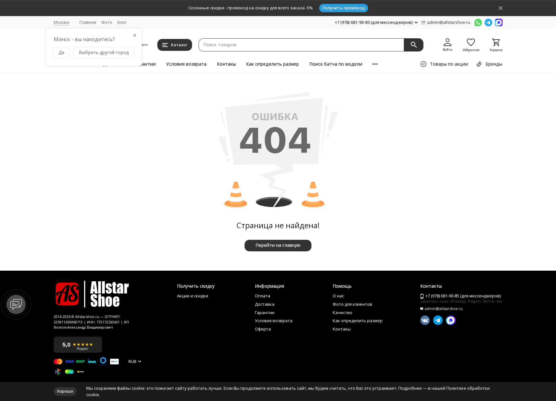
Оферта (263, 329)
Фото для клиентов (352, 304)
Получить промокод (343, 8)
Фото (106, 22)
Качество (342, 312)
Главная (87, 22)
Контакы (226, 64)
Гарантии (145, 64)
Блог (121, 22)
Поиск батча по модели (335, 64)
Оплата (262, 296)
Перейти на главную (278, 245)
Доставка (264, 304)
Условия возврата (186, 64)
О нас (338, 296)
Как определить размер (272, 64)
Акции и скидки (192, 296)
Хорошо (65, 391)
